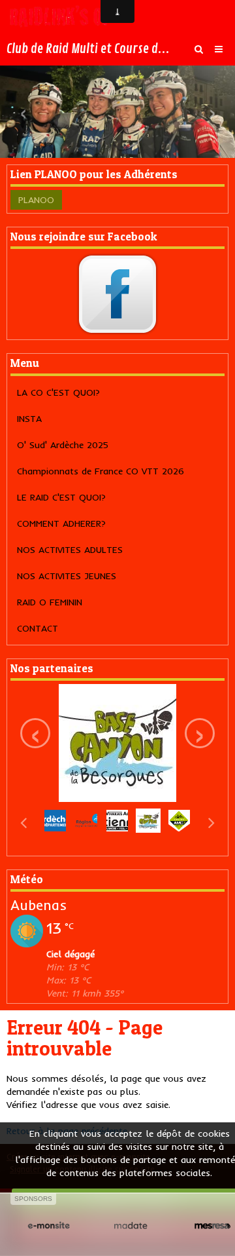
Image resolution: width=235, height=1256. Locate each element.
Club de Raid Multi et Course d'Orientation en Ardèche (89, 49)
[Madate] (130, 1226)
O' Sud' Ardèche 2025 (62, 445)
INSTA (29, 419)
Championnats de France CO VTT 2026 (100, 471)
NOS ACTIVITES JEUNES (66, 576)
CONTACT (37, 628)
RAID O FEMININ (49, 602)
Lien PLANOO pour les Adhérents (94, 174)
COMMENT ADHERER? (61, 523)
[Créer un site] (48, 1226)
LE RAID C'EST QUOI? (61, 497)
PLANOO (36, 200)
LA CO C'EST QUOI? (58, 392)
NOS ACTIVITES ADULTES (70, 550)
